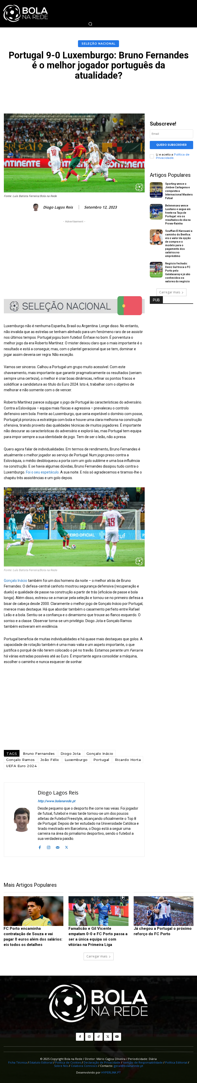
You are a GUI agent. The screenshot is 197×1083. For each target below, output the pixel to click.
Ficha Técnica (17, 1062)
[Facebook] (40, 847)
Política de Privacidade (172, 156)
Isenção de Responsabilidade (143, 1062)
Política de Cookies (68, 1062)
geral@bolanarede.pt (128, 1066)
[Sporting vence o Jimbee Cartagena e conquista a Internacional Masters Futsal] (156, 190)
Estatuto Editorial (41, 1062)
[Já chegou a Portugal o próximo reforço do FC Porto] (163, 911)
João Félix (50, 760)
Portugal (101, 760)
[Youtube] (117, 1037)
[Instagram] (49, 847)
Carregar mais (169, 292)
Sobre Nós (61, 1066)
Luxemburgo (76, 760)
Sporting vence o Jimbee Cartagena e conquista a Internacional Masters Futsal (179, 191)
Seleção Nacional (98, 43)
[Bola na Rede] (98, 1003)
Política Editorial (176, 1062)
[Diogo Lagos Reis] (36, 207)
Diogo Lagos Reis (58, 207)
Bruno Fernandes (39, 753)
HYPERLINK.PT (111, 1072)
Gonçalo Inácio (15, 581)
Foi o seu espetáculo (42, 472)
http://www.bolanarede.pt (56, 801)
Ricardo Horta (128, 760)
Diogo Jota (71, 753)
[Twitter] (66, 847)
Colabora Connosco (84, 1066)
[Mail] (58, 847)
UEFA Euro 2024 (21, 766)
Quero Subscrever (171, 145)
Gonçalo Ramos (20, 760)
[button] (90, 23)
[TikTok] (98, 1037)
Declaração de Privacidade (102, 1062)
